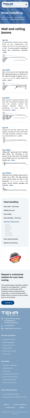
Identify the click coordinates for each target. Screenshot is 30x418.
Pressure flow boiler (9, 339)
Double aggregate (8, 342)
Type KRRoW (8, 235)
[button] (26, 4)
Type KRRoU (8, 233)
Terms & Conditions (19, 404)
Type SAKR (8, 226)
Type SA (7, 224)
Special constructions (11, 243)
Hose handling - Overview (12, 218)
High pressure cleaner (9, 351)
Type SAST (8, 229)
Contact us (8, 303)
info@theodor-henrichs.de (12, 328)
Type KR (7, 231)
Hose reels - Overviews (11, 206)
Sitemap (6, 404)
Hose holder (8, 214)
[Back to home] (8, 4)
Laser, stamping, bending (11, 394)
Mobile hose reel (9, 210)
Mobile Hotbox (7, 348)
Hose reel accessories (11, 239)
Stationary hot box (9, 345)
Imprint (21, 407)
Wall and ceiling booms (11, 222)
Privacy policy (10, 407)
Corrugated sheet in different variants (15, 397)
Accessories (6, 354)
